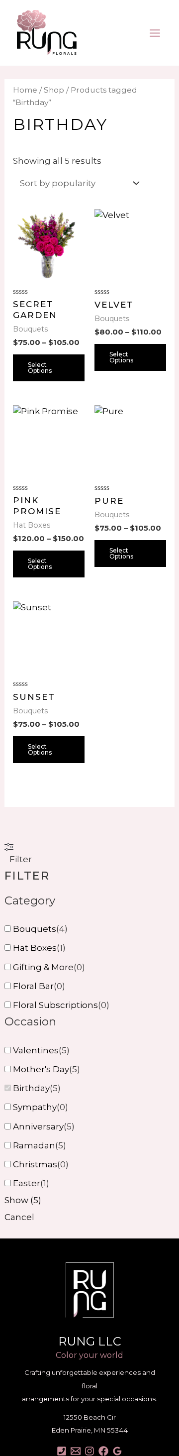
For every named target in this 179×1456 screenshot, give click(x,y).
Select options (40, 367)
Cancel (19, 1217)
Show (22, 1200)
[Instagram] (89, 1451)
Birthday (31, 1088)
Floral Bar (33, 986)
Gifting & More (43, 967)
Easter (26, 1183)
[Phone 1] (62, 1451)
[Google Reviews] (117, 1451)
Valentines (36, 1050)
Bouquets (34, 929)
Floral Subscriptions (55, 1005)
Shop (54, 90)
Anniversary (38, 1126)
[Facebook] (103, 1451)
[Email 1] (76, 1451)
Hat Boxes (35, 948)
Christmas (35, 1164)
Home (25, 90)
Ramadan (34, 1145)
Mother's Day (41, 1069)
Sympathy (35, 1107)
